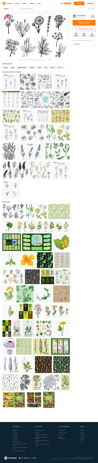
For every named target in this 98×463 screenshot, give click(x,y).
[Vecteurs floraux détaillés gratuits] (33, 132)
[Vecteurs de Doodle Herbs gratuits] (40, 170)
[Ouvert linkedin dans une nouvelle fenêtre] (24, 458)
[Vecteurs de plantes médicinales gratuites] (57, 151)
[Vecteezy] (4, 3)
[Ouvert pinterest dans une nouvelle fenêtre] (27, 458)
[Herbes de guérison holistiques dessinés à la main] (10, 82)
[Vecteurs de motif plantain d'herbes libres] (59, 211)
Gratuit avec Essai (84, 22)
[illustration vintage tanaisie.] (25, 382)
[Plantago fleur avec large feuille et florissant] (27, 364)
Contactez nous (62, 432)
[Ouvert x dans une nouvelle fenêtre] (32, 458)
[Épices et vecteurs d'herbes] (60, 116)
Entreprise (15, 437)
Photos (17, 3)
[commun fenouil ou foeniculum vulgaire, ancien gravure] (51, 382)
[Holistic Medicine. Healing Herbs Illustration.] (10, 132)
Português (82, 434)
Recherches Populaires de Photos (42, 441)
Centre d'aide (61, 430)
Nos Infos (60, 434)
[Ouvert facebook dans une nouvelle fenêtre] (19, 458)
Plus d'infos (76, 44)
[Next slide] (67, 67)
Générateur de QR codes (19, 451)
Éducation (15, 439)
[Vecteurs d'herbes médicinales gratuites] (13, 211)
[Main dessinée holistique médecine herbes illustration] (61, 170)
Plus (39, 3)
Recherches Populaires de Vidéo (42, 444)
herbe (12, 67)
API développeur (17, 441)
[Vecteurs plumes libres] (15, 170)
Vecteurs (9, 3)
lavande (32, 67)
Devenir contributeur (61, 437)
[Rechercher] (89, 9)
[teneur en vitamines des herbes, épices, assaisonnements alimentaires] (49, 400)
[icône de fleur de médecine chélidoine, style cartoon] (61, 328)
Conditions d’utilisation (58, 458)
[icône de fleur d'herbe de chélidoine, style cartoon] (61, 242)
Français (82, 439)
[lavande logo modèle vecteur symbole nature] (11, 190)
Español (82, 432)
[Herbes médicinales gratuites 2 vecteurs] (58, 132)
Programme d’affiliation (41, 434)
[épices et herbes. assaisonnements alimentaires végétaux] (34, 400)
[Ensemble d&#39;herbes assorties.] (11, 116)
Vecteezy (15, 432)
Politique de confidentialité (71, 458)
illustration (61, 67)
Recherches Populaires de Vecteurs (42, 437)
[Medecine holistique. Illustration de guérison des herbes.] (62, 82)
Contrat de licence (40, 430)
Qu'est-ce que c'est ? (88, 40)
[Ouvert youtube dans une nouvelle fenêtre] (34, 458)
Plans (62, 3)
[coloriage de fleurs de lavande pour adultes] (9, 151)
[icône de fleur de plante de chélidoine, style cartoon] (28, 260)
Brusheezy (15, 430)
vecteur (53, 67)
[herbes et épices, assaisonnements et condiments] (13, 400)
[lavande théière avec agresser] (8, 346)
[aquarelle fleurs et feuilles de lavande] (43, 116)
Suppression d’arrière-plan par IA (20, 448)
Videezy (15, 434)
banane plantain (22, 67)
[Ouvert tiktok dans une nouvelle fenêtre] (29, 458)
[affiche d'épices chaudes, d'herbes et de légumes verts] (43, 328)
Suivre (92, 17)
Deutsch (82, 437)
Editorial (32, 3)
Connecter (90, 3)
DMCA (37, 432)
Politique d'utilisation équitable (85, 458)
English (82, 430)
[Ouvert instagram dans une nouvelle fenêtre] (22, 458)
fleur (46, 67)
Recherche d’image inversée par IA (20, 444)
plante (39, 67)
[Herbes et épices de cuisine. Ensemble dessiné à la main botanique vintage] (11, 99)
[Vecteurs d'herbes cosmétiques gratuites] (13, 276)
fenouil (6, 67)
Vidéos (24, 3)
